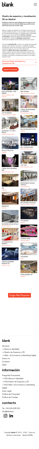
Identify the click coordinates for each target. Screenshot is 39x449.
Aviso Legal (6, 391)
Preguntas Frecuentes (11, 375)
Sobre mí (6, 358)
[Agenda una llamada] (10, 69)
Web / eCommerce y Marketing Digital (20, 355)
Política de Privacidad (11, 394)
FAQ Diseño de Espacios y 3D (16, 381)
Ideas (4, 364)
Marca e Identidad (11, 349)
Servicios (5, 346)
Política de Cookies (10, 397)
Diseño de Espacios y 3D (14, 352)
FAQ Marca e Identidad (13, 378)
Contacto (6, 361)
